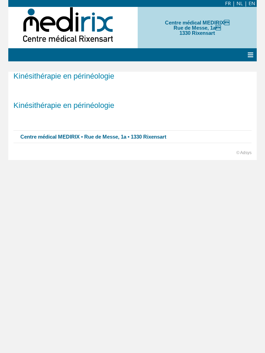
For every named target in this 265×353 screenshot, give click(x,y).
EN (251, 3)
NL (239, 3)
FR (228, 3)
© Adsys (244, 152)
